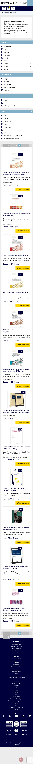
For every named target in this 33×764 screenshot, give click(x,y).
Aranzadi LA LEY (8, 121)
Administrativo (8, 46)
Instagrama (23, 716)
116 (27, 145)
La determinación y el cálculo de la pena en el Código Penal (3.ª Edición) (16, 370)
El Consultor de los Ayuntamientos (13, 135)
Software (16, 673)
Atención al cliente (16, 658)
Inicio (2, 12)
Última (8, 637)
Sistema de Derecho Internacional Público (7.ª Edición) (14, 489)
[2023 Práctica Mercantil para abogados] (16, 281)
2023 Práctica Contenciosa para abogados (13, 331)
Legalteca (16, 675)
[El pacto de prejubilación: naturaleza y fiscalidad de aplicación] (16, 555)
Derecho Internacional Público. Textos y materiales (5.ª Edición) (16, 528)
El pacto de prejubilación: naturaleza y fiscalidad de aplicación (15, 567)
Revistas (6, 90)
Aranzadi (6, 118)
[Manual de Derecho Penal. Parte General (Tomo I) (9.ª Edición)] (16, 435)
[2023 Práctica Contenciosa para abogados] (16, 319)
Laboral (6, 66)
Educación (7, 55)
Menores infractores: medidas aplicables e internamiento (16, 215)
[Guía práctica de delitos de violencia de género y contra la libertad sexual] (16, 161)
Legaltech (6, 69)
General (6, 63)
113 (16, 145)
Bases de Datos (16, 671)
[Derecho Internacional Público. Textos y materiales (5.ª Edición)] (16, 516)
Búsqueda (13, 8)
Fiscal (5, 61)
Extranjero (7, 58)
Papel (5, 100)
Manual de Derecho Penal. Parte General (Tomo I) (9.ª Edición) (16, 448)
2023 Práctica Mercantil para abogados (16, 292)
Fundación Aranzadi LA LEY (11, 138)
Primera (5, 145)
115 (23, 145)
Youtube (16, 716)
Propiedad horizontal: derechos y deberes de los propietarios (14, 609)
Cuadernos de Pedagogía (16, 698)
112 (12, 145)
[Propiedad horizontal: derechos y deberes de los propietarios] (16, 597)
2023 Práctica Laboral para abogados (15, 255)
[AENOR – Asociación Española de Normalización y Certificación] (16, 726)
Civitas (6, 133)
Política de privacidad (16, 646)
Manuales (6, 81)
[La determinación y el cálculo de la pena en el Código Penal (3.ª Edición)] (16, 358)
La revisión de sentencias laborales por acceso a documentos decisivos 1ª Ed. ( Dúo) (16, 411)
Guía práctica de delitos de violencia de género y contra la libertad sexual (16, 173)
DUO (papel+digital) (9, 106)
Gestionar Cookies (16, 653)
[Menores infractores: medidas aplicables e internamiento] (16, 202)
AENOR (6, 115)
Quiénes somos (16, 644)
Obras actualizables (9, 87)
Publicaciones (16, 664)
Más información (23, 189)
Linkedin (29, 716)
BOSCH (6, 124)
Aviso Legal (17, 650)
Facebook (3, 716)
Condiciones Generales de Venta (16, 677)
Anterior (8, 145)
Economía (6, 52)
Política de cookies (16, 648)
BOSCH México (8, 127)
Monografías (7, 84)
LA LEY (16, 690)
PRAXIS (17, 703)
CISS (5, 130)
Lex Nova (16, 692)
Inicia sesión (4, 8)
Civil (5, 49)
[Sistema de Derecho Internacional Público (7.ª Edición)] (16, 477)
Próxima (5, 637)
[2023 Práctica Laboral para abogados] (16, 244)
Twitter (9, 716)
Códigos (6, 79)
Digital (5, 103)
